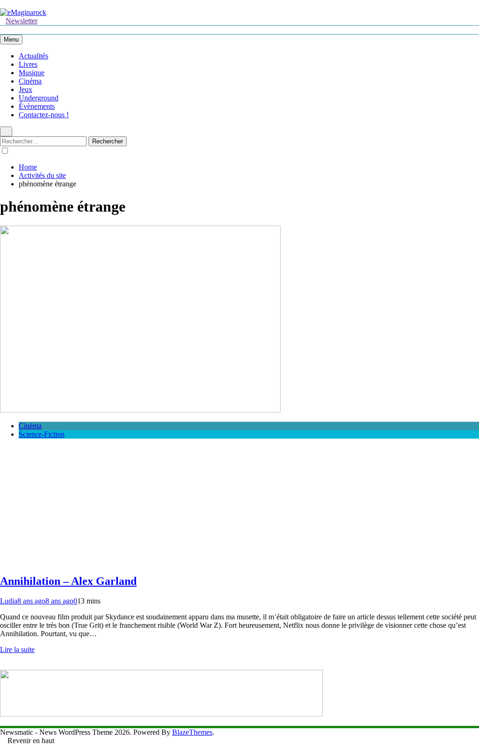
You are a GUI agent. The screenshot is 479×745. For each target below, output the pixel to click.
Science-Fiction (42, 434)
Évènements (37, 106)
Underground (38, 98)
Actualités (33, 56)
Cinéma (30, 81)
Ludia (8, 601)
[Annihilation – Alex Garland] (140, 410)
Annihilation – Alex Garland (68, 581)
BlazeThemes (192, 732)
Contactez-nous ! (44, 115)
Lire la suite (17, 649)
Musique (31, 73)
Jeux (25, 89)
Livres (28, 64)
